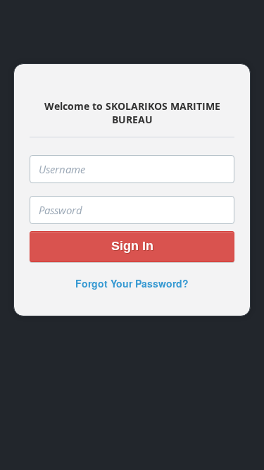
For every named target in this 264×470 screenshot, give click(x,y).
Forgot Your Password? (132, 283)
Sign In (132, 246)
